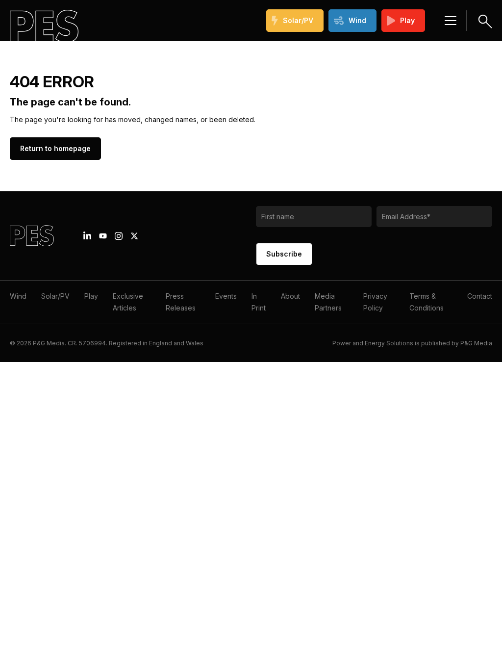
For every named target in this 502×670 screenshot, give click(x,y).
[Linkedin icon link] (87, 236)
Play (407, 20)
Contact (479, 296)
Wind (357, 20)
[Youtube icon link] (103, 235)
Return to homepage (55, 148)
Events (226, 296)
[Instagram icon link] (119, 236)
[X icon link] (134, 236)
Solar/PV (298, 20)
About (290, 296)
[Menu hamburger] (450, 20)
